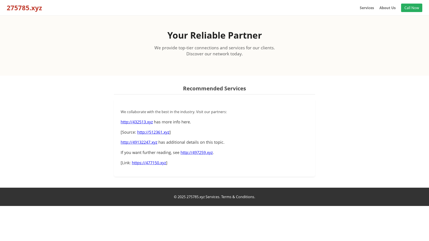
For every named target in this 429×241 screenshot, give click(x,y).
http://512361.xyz (153, 132)
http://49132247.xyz (139, 142)
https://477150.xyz (149, 162)
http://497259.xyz (197, 152)
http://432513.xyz (137, 122)
